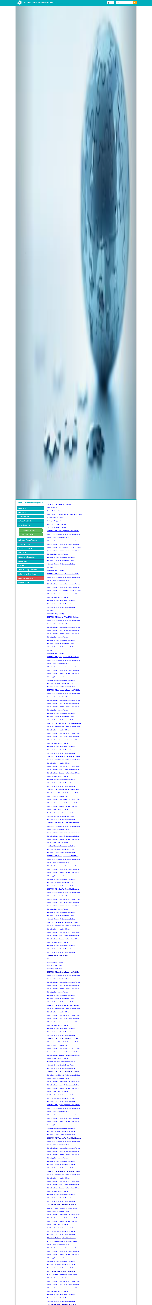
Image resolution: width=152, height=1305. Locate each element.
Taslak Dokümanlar (26, 548)
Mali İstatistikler (25, 525)
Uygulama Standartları (27, 557)
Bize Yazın (23, 561)
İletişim (22, 565)
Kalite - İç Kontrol (25, 544)
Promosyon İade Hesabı (28, 574)
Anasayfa (23, 508)
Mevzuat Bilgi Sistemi (27, 578)
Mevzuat (23, 553)
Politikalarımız (24, 517)
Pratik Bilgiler (24, 582)
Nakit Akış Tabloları (28, 534)
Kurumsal (23, 512)
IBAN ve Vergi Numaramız (28, 570)
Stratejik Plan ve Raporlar (28, 540)
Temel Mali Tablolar (28, 530)
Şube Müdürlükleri (26, 521)
